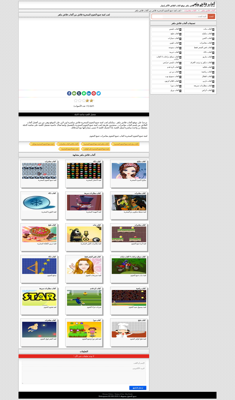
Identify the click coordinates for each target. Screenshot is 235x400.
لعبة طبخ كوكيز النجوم (138, 339)
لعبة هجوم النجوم (50, 307)
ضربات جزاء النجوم (94, 307)
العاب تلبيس (174, 29)
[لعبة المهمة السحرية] (66, 195)
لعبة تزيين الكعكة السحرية (46, 244)
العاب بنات (97, 225)
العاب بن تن (174, 72)
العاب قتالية (207, 67)
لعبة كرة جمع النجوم (138, 244)
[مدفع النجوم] (21, 259)
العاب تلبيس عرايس (171, 62)
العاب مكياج (141, 161)
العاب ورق (175, 90)
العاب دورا (97, 320)
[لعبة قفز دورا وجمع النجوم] (66, 322)
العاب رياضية (141, 288)
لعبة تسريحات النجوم (93, 275)
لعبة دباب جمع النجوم (138, 275)
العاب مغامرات (190, 11)
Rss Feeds (129, 394)
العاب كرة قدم (95, 288)
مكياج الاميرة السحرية (138, 180)
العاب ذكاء (97, 161)
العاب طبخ (52, 225)
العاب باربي (207, 81)
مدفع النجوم (51, 275)
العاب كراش (207, 90)
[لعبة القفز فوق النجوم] (21, 322)
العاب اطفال (207, 76)
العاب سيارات (173, 38)
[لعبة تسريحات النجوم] (66, 259)
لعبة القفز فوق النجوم (48, 339)
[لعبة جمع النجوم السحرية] (21, 164)
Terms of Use (119, 394)
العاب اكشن (207, 38)
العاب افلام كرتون (172, 81)
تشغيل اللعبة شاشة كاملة (85, 114)
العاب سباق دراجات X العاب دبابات (133, 257)
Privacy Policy (108, 394)
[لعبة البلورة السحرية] (21, 195)
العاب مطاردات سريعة (92, 193)
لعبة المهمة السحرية (93, 212)
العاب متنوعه (174, 47)
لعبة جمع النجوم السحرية (47, 180)
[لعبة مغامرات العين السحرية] (66, 227)
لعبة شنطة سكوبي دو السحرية (135, 212)
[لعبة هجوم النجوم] (21, 291)
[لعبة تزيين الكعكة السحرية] (21, 227)
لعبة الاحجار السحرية (93, 180)
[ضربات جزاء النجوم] (66, 291)
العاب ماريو (207, 57)
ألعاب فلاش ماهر (208, 11)
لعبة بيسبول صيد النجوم (137, 307)
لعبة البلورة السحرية (48, 212)
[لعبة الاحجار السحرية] (66, 164)
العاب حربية (174, 52)
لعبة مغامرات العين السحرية (91, 244)
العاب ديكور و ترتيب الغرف (201, 62)
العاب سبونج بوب (172, 76)
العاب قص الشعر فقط (92, 257)
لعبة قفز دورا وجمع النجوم (91, 339)
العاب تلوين (174, 43)
